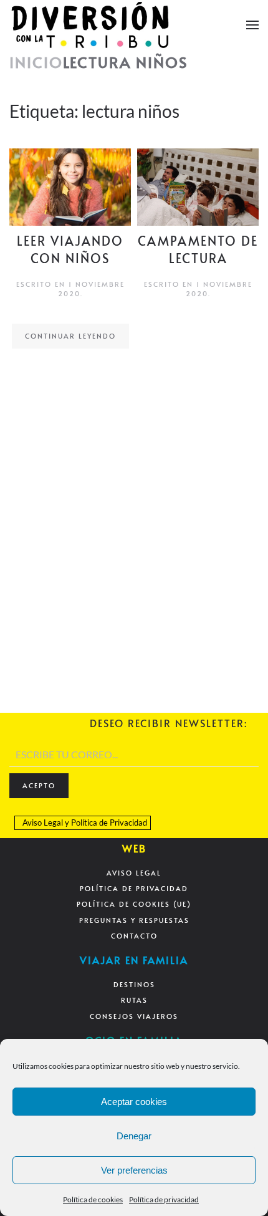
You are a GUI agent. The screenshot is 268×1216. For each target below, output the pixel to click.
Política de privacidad (164, 1199)
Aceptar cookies (134, 1101)
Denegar (134, 1136)
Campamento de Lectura (198, 249)
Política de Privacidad (109, 823)
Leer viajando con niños (70, 249)
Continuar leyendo (70, 335)
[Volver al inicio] (91, 25)
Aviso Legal (42, 823)
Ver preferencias (134, 1170)
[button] (252, 25)
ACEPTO (38, 785)
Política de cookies (93, 1199)
